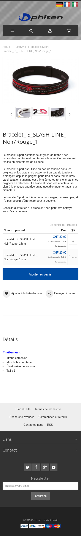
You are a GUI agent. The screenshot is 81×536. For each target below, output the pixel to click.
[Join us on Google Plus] (45, 467)
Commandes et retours (52, 417)
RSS (50, 424)
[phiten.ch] (40, 18)
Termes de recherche (48, 409)
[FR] (67, 5)
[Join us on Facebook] (36, 467)
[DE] (60, 5)
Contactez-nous (33, 424)
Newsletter (40, 478)
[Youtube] (53, 467)
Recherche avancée (22, 417)
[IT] (74, 5)
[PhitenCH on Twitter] (28, 467)
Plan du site (23, 409)
